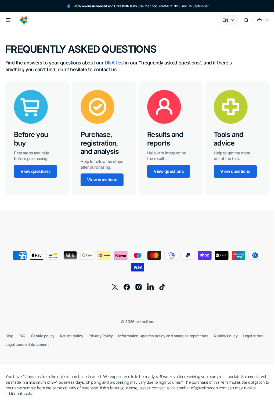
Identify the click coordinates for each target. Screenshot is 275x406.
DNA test (114, 63)
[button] (8, 20)
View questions (35, 171)
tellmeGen (142, 321)
